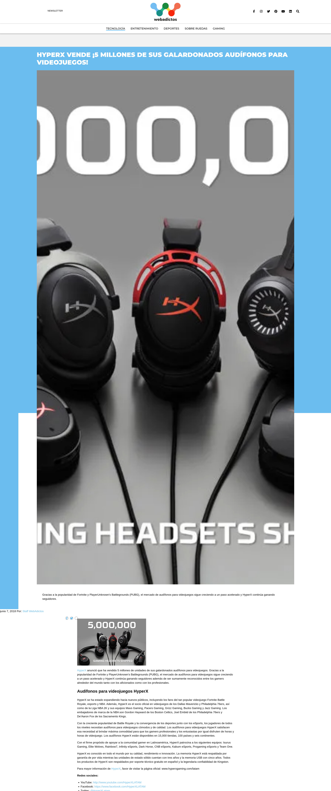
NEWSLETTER (55, 11)
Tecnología (115, 28)
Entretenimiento (144, 28)
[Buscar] (297, 11)
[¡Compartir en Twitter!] (71, 618)
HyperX (82, 670)
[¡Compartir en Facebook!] (66, 618)
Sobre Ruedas (196, 28)
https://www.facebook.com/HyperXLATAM (120, 786)
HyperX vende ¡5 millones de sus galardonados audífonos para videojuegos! (162, 58)
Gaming (219, 28)
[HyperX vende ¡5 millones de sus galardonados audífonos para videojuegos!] (165, 327)
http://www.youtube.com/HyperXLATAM (117, 782)
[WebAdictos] (165, 11)
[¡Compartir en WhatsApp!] (76, 618)
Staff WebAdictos (33, 611)
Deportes (171, 28)
